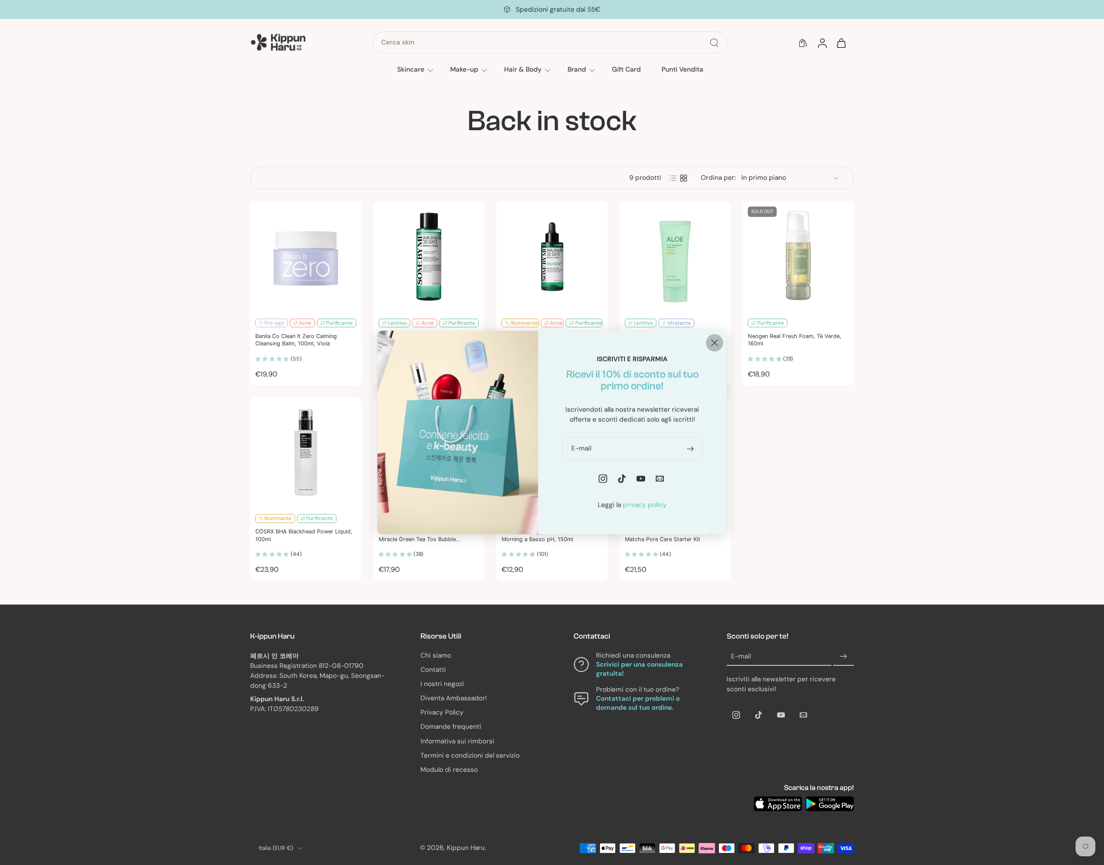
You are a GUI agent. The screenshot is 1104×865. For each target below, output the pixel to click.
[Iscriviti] (843, 657)
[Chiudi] (714, 342)
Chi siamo (435, 655)
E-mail (741, 656)
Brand (577, 69)
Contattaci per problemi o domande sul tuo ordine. (638, 703)
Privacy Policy (442, 712)
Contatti (433, 669)
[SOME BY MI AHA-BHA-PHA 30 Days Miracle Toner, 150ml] (429, 257)
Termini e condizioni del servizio (470, 755)
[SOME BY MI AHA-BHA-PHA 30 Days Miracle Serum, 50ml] (552, 257)
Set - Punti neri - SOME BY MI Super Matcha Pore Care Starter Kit (672, 535)
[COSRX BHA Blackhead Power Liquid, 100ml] (305, 452)
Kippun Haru (466, 848)
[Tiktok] (758, 714)
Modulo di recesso (449, 769)
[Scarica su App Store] (778, 803)
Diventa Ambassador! (453, 698)
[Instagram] (736, 714)
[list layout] (673, 178)
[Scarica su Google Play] (830, 803)
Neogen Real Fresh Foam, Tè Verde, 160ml (794, 340)
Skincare (410, 69)
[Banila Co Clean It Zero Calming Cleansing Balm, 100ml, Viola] (305, 257)
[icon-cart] (840, 42)
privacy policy (645, 505)
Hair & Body (523, 69)
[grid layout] (683, 178)
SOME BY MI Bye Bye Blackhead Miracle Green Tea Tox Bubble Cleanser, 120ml (420, 535)
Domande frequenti (450, 727)
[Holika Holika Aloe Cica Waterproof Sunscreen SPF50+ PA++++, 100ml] (675, 257)
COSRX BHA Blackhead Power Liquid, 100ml (303, 535)
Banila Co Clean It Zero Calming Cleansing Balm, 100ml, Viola (296, 340)
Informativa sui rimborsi (457, 741)
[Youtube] (781, 714)
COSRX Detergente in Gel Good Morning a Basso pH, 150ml (542, 535)
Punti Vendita (682, 69)
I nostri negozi (442, 684)
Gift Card (626, 69)
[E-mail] (803, 714)
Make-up (464, 69)
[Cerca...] (714, 43)
